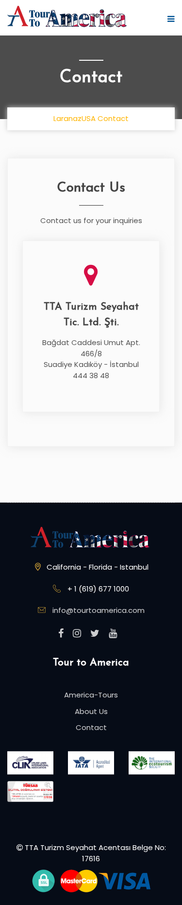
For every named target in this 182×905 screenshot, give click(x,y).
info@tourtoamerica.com (98, 610)
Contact (91, 727)
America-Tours (91, 695)
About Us (91, 711)
